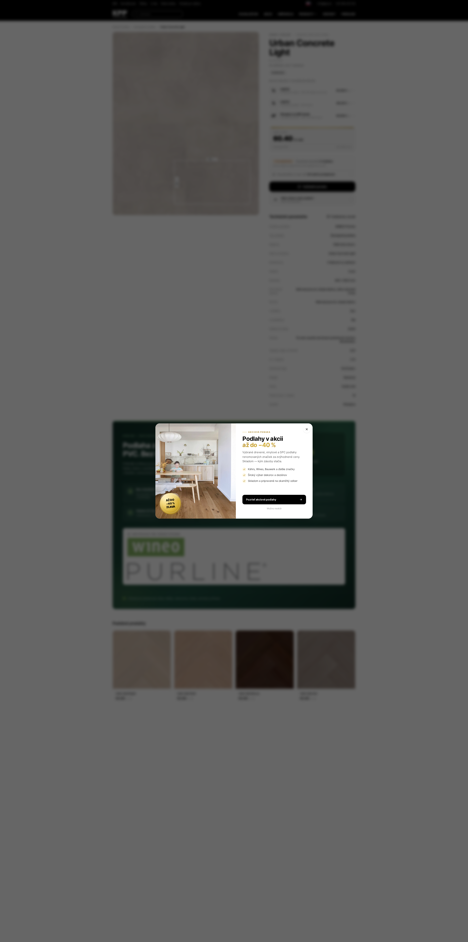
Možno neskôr (274, 508)
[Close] (306, 429)
